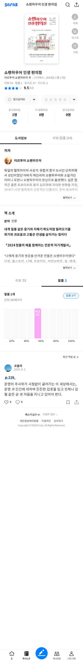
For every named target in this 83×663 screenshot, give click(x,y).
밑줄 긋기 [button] (71, 295)
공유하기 (76, 5)
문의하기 (58, 421)
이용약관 (46, 421)
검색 (68, 5)
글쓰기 (42, 653)
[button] (75, 17)
